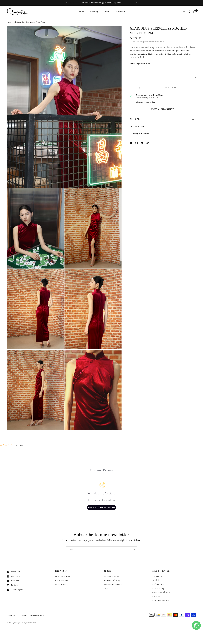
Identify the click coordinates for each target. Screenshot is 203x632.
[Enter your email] (134, 549)
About (107, 11)
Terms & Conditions (161, 592)
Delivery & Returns (139, 134)
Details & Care (137, 126)
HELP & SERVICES (161, 571)
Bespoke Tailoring (112, 580)
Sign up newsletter (160, 600)
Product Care (158, 584)
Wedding (94, 11)
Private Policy (158, 588)
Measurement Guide (113, 584)
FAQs (106, 588)
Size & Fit (135, 119)
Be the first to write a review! (101, 507)
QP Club (155, 580)
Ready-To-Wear (62, 576)
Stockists (156, 596)
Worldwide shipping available (132, 2)
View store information (145, 102)
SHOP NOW (61, 571)
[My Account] (183, 12)
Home (9, 22)
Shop (81, 11)
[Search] (189, 12)
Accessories (60, 584)
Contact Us (157, 576)
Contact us (121, 11)
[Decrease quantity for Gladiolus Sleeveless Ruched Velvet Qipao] (132, 88)
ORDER (107, 571)
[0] (194, 12)
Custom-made (61, 580)
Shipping (143, 42)
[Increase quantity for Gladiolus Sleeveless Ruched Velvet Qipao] (140, 88)
